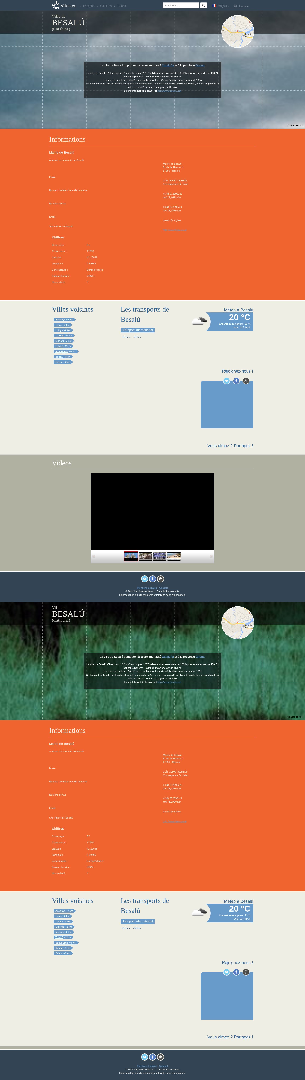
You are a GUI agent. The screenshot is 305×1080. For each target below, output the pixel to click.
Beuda (59, 356)
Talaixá (59, 346)
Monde (241, 6)
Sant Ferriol (61, 351)
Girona (200, 65)
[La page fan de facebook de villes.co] (236, 380)
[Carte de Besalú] (238, 31)
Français (221, 5)
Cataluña (168, 65)
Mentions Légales (147, 587)
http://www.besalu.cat (175, 230)
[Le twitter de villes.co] (226, 380)
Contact (163, 587)
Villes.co (68, 5)
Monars (59, 340)
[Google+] (246, 380)
